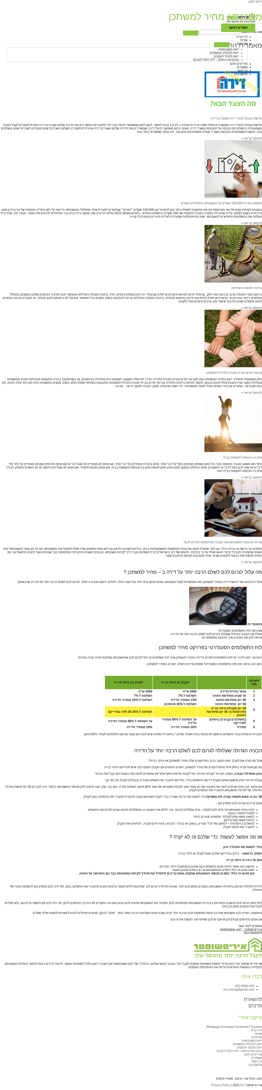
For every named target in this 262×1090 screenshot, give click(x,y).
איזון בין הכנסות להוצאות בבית (242, 457)
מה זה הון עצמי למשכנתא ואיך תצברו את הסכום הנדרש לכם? (222, 542)
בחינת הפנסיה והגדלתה (246, 288)
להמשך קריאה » (251, 223)
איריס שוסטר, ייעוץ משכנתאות (241, 929)
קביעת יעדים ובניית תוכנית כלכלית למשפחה (234, 372)
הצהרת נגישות (123, 1070)
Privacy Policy (221, 1085)
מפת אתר (141, 1070)
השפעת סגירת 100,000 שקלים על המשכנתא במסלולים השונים (221, 203)
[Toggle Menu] (221, 44)
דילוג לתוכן (255, 1)
